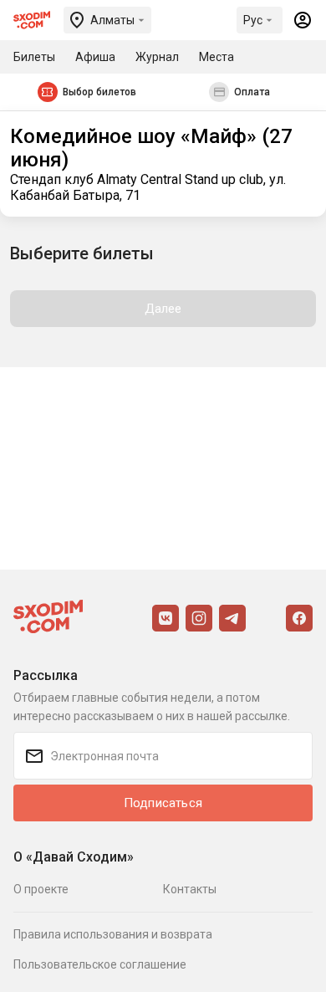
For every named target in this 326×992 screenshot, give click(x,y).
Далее (163, 308)
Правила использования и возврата (112, 934)
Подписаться (163, 802)
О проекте (41, 889)
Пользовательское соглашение (99, 964)
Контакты (189, 889)
